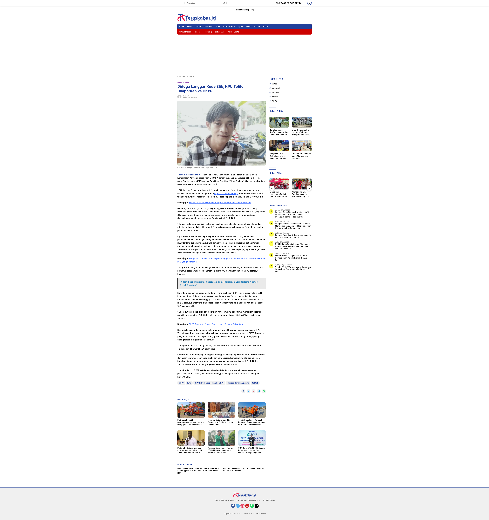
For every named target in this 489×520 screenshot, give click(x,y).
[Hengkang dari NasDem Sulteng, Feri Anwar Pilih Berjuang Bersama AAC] (279, 122)
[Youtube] (247, 506)
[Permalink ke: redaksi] (179, 97)
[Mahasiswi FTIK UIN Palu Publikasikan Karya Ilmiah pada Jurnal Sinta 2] (303, 183)
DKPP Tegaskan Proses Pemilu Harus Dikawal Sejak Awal (216, 324)
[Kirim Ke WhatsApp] (264, 391)
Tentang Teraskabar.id (214, 32)
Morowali (276, 88)
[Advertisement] (244, 53)
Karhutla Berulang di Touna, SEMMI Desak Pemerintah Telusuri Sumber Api (220, 450)
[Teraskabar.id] (196, 17)
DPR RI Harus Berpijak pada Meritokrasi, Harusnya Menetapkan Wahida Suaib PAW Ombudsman (301, 156)
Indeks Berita (233, 32)
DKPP (181, 383)
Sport (240, 26)
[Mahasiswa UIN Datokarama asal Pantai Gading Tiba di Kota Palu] (281, 183)
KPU (189, 383)
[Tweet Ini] (248, 391)
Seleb (248, 26)
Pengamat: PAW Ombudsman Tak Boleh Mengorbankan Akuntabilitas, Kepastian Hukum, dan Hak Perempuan (279, 156)
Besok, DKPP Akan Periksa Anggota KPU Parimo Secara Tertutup (220, 202)
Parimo (275, 97)
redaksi (185, 96)
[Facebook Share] (243, 391)
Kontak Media (185, 32)
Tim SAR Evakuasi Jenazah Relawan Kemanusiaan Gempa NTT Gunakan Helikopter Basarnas (252, 422)
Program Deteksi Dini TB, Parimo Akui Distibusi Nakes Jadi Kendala (220, 422)
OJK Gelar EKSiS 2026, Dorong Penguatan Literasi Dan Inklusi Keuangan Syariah (251, 450)
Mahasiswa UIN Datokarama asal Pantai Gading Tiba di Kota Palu (281, 194)
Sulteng (275, 84)
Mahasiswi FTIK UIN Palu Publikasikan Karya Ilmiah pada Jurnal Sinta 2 (303, 194)
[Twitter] (238, 506)
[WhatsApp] (252, 506)
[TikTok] (257, 506)
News (189, 26)
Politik (265, 26)
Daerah (198, 26)
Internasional (229, 26)
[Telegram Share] (259, 391)
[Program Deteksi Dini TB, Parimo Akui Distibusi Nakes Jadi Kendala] (221, 410)
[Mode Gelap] (309, 3)
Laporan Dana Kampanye (226, 193)
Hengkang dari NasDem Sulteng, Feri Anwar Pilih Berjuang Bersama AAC (279, 132)
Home (181, 26)
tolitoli (255, 383)
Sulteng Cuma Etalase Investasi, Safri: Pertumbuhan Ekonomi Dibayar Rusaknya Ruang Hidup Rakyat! (292, 214)
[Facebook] (233, 506)
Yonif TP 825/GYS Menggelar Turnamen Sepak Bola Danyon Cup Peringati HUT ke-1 (293, 269)
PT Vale (275, 101)
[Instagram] (242, 506)
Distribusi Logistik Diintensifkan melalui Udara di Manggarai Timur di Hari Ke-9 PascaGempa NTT (190, 422)
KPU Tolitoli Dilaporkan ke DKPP (209, 383)
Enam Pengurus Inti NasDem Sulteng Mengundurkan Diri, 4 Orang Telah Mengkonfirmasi (301, 132)
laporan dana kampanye (238, 383)
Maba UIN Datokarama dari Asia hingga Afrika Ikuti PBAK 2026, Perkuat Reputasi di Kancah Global (190, 450)
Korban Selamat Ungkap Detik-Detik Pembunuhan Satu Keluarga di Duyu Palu (291, 257)
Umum (257, 26)
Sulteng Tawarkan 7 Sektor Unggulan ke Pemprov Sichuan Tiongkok (293, 236)
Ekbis (218, 26)
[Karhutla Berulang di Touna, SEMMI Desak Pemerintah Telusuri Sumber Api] (221, 438)
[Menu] (179, 3)
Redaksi (197, 32)
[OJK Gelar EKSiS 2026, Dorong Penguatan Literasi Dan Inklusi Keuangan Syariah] (252, 438)
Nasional (209, 26)
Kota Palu (276, 92)
